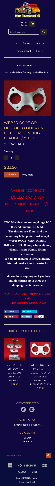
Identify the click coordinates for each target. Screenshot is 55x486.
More (39, 43)
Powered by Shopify (27, 482)
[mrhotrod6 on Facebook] (32, 409)
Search (27, 437)
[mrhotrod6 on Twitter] (23, 409)
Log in (39, 51)
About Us (27, 441)
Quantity (8, 151)
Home (14, 43)
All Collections (25, 65)
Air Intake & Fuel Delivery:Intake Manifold (26, 72)
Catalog (27, 43)
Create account (23, 51)
